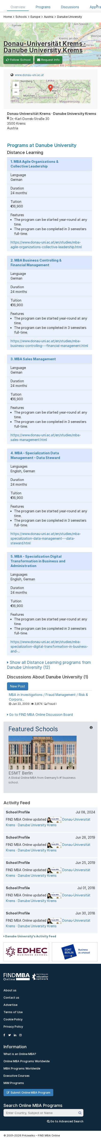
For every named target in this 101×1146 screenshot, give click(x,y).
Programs (43, 7)
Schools (21, 16)
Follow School (20, 60)
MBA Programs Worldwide (22, 1068)
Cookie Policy (13, 1019)
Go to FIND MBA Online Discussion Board (40, 715)
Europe (35, 16)
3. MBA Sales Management (33, 359)
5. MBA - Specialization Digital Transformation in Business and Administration (38, 561)
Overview (18, 7)
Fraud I (52, 704)
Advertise (10, 1005)
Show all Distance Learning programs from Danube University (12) (49, 665)
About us (10, 990)
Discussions (70, 7)
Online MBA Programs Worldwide (27, 1061)
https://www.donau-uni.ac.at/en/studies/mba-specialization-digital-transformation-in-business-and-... (49, 646)
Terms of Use (13, 1012)
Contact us (11, 997)
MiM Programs (14, 1083)
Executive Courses (17, 1075)
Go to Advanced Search (66, 1121)
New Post (17, 686)
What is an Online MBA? (20, 1054)
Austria (48, 16)
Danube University (69, 16)
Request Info (50, 60)
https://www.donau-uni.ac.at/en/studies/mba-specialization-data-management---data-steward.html (46, 538)
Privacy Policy (13, 1026)
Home (8, 16)
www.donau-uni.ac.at (29, 75)
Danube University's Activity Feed (30, 936)
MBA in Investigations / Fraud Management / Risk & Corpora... (48, 697)
